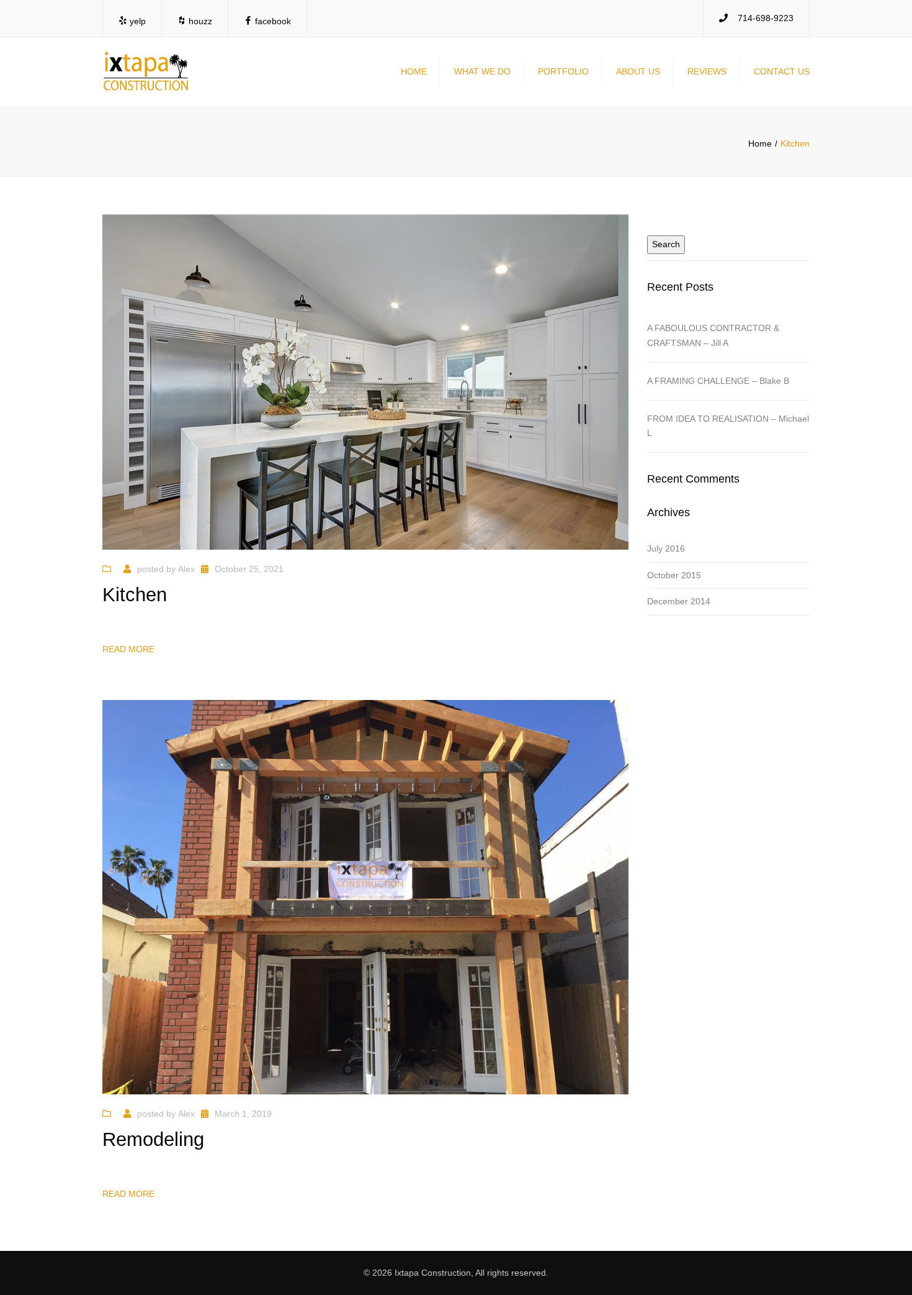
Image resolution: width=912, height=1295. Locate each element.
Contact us (782, 71)
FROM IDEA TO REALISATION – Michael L (728, 426)
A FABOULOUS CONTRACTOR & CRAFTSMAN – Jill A (713, 335)
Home (414, 71)
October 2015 (674, 575)
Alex (186, 569)
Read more (128, 649)
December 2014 (678, 601)
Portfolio (563, 71)
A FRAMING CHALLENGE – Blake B (718, 381)
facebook (272, 21)
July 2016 (666, 548)
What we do (482, 71)
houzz (199, 21)
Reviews (706, 71)
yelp (136, 21)
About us (638, 71)
